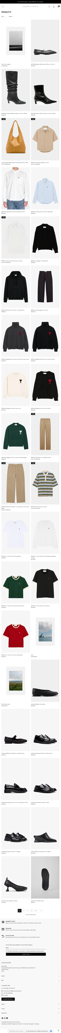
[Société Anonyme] (30, 6)
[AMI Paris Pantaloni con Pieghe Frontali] (45, 434)
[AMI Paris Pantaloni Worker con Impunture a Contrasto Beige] (15, 483)
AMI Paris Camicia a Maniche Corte (40, 162)
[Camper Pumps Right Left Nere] (15, 877)
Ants (32, 655)
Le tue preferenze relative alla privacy (37, 1031)
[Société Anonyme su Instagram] (5, 1018)
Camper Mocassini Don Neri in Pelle (40, 802)
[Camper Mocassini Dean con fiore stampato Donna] (15, 779)
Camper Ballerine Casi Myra (38, 704)
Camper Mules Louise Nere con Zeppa (40, 851)
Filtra (2, 16)
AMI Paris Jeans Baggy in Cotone (39, 310)
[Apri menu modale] (3, 6)
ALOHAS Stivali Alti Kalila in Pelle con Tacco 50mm (14, 113)
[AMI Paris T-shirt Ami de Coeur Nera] (45, 582)
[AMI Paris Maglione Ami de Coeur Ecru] (15, 385)
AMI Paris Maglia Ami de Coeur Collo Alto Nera (43, 359)
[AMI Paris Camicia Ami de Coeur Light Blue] (45, 188)
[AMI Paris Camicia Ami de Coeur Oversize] (15, 237)
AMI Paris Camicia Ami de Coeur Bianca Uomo (13, 211)
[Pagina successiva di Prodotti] (40, 910)
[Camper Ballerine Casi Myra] (45, 681)
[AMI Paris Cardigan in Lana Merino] (45, 237)
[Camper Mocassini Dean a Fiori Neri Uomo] (45, 730)
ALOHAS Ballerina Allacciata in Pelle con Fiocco (43, 64)
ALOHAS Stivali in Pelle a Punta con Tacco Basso (43, 113)
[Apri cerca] (49, 6)
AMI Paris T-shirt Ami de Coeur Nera (40, 605)
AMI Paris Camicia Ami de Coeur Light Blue (42, 211)
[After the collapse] (15, 41)
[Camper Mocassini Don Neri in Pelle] (45, 779)
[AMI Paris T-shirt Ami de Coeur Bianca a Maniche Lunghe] (45, 533)
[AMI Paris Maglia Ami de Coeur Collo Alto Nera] (45, 336)
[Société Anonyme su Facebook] (2, 1018)
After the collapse (6, 64)
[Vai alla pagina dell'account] (54, 6)
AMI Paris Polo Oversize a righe (39, 506)
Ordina (10, 16)
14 (35, 910)
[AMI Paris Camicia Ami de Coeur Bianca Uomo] (15, 188)
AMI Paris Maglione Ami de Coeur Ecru (11, 408)
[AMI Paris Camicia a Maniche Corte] (45, 139)
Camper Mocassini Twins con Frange (10, 851)
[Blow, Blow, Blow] (15, 681)
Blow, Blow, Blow (5, 704)
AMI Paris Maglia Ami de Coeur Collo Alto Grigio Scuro (15, 359)
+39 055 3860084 (8, 993)
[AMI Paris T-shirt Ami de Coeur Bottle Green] (15, 582)
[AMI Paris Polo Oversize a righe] (45, 483)
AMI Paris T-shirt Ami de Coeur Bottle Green (12, 605)
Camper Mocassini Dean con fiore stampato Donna (14, 802)
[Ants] (45, 631)
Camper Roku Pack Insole (37, 900)
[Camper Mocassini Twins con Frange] (15, 828)
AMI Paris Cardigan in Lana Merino (39, 261)
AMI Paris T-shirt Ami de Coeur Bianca (11, 556)
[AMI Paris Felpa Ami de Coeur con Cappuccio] (15, 286)
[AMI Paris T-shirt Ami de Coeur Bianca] (15, 533)
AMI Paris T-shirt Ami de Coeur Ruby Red (11, 655)
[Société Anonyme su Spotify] (7, 1018)
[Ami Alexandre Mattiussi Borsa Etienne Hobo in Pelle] (15, 139)
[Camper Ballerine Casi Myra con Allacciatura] (15, 730)
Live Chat (5, 995)
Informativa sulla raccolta (16, 1031)
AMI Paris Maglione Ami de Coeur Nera (41, 408)
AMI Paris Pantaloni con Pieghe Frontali (41, 457)
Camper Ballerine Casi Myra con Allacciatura (12, 753)
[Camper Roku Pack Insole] (45, 877)
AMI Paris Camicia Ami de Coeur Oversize (12, 261)
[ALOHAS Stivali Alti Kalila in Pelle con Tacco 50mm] (15, 90)
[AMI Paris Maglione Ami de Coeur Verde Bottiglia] (15, 434)
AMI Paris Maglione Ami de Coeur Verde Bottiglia (13, 457)
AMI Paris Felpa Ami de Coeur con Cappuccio (13, 310)
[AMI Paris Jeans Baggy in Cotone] (45, 286)
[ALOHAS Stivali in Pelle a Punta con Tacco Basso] (45, 90)
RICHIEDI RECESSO (8, 999)
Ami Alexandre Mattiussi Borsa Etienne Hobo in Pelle (14, 162)
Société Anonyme (15, 1022)
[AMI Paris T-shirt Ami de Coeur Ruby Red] (15, 631)
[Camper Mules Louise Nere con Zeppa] (45, 828)
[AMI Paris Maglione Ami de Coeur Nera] (45, 385)
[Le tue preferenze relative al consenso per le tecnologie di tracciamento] (58, 1030)
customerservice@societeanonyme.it (12, 991)
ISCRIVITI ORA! (25, 954)
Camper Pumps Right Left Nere (9, 900)
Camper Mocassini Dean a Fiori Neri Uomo (42, 753)
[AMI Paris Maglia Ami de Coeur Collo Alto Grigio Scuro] (15, 336)
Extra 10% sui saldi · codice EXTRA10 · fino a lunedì (30, 1)
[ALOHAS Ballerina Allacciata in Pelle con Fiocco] (45, 41)
